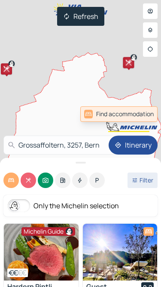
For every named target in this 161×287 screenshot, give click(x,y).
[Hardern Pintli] (41, 252)
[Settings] (150, 30)
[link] (119, 114)
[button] (6, 68)
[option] (11, 180)
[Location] (150, 49)
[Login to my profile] (150, 11)
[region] (41, 252)
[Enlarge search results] (80, 162)
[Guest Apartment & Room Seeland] (120, 252)
